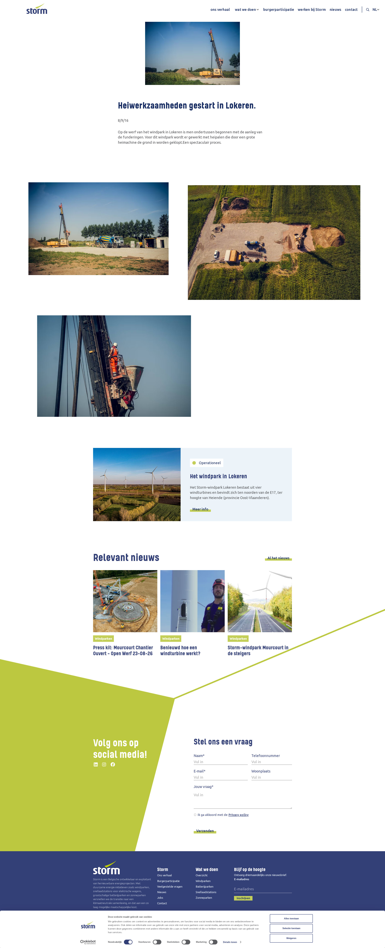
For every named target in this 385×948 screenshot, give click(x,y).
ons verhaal (220, 9)
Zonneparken (204, 897)
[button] (246, 9)
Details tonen (230, 942)
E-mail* (199, 771)
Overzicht (202, 875)
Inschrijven (243, 898)
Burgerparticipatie (168, 881)
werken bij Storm (312, 9)
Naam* (199, 756)
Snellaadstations (206, 892)
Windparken (203, 881)
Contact (162, 903)
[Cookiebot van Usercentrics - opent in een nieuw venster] (88, 942)
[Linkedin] (95, 764)
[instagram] (104, 764)
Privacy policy (238, 814)
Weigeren (291, 938)
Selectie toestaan (291, 928)
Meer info (200, 509)
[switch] (157, 942)
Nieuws (161, 892)
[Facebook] (113, 764)
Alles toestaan (291, 918)
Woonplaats (260, 771)
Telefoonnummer (265, 756)
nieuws (335, 9)
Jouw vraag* (203, 787)
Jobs (160, 897)
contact (351, 9)
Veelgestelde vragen (169, 886)
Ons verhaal (164, 875)
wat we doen (245, 9)
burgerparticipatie (278, 9)
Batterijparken (204, 886)
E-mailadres (241, 879)
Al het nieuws (279, 558)
